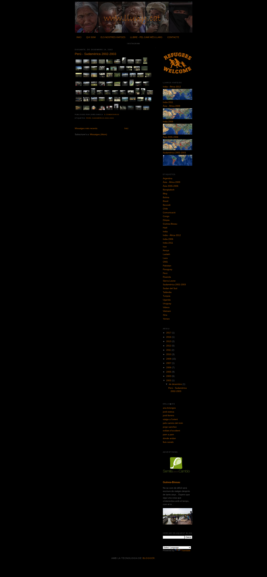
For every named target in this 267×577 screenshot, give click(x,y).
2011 (169, 350)
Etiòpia (166, 220)
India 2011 (168, 102)
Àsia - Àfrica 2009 (171, 106)
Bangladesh (168, 189)
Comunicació (169, 212)
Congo (166, 216)
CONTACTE (173, 37)
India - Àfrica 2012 (172, 86)
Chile (165, 208)
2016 (169, 337)
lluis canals (168, 442)
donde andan (169, 438)
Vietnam (167, 311)
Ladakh (166, 254)
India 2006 (168, 121)
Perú (88, 118)
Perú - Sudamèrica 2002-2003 (95, 54)
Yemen (166, 319)
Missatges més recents (86, 128)
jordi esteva (168, 412)
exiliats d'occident (171, 430)
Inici (126, 128)
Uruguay (167, 303)
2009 (169, 359)
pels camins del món (173, 423)
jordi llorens (168, 415)
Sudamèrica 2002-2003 (103, 118)
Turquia (166, 296)
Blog (165, 193)
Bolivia (166, 197)
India (165, 231)
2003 (169, 376)
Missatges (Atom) (98, 134)
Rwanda (167, 277)
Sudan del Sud (170, 288)
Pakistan (167, 265)
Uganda (167, 300)
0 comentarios (111, 114)
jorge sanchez (170, 427)
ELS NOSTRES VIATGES (113, 37)
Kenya (166, 250)
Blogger (149, 558)
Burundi (166, 205)
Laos (165, 258)
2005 (169, 372)
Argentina (167, 178)
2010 (169, 354)
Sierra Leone (169, 281)
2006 (169, 367)
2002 (169, 380)
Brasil (165, 201)
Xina (165, 315)
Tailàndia (167, 292)
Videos (166, 307)
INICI (78, 37)
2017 (169, 332)
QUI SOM (91, 37)
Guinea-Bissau (170, 224)
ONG (165, 262)
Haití (165, 227)
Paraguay (167, 269)
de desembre (175, 384)
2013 (169, 341)
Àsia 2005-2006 (170, 137)
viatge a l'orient (170, 419)
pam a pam (168, 434)
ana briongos (169, 408)
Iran (165, 246)
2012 (169, 345)
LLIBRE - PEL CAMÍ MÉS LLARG (146, 37)
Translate (185, 550)
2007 (169, 363)
